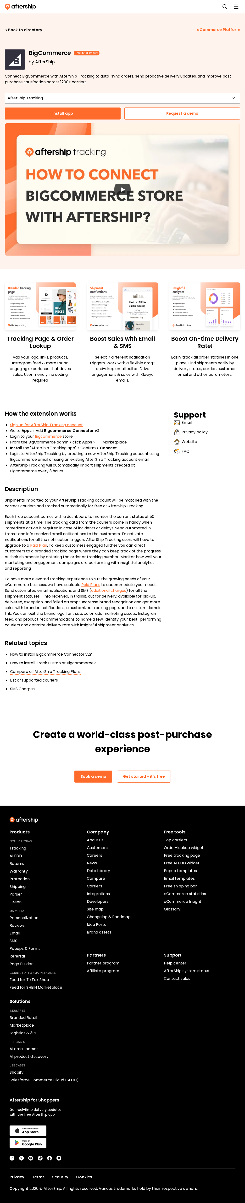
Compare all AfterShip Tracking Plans (45, 671)
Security (60, 1177)
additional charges (108, 590)
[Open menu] (236, 7)
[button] (122, 189)
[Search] (225, 6)
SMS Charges (22, 689)
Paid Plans (90, 584)
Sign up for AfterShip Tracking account (46, 425)
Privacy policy (195, 432)
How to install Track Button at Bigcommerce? (53, 663)
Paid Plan (38, 545)
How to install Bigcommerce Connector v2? (51, 654)
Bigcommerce (48, 436)
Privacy (17, 1177)
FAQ (185, 451)
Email (187, 422)
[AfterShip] (21, 7)
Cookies (84, 1177)
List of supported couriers (34, 680)
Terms (38, 1177)
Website (189, 441)
